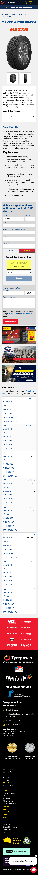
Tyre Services (7, 798)
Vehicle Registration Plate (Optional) (11, 289)
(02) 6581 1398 (13, 720)
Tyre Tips (6, 780)
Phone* (14, 229)
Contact (6, 809)
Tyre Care (6, 777)
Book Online (8, 812)
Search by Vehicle (9, 769)
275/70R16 (30, 534)
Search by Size (8, 772)
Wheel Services (8, 801)
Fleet (5, 814)
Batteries (5, 796)
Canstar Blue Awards (10, 827)
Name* (5, 223)
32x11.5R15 (30, 426)
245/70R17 (30, 562)
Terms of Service (26, 314)
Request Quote (10, 321)
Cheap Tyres (7, 832)
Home (5, 15)
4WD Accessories (9, 793)
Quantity (28, 216)
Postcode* (6, 243)
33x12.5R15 (30, 453)
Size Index (6, 824)
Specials (6, 806)
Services (6, 791)
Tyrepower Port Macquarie (20, 7)
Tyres (5, 767)
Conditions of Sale (27, 869)
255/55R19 (30, 589)
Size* (5, 216)
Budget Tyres (7, 830)
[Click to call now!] (25, 2)
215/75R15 (30, 480)
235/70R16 (30, 507)
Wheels (6, 783)
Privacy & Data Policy (14, 869)
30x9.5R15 (31, 398)
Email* (5, 236)
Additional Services (9, 804)
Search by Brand (8, 775)
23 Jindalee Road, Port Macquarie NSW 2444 (20, 715)
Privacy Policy (13, 314)
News (5, 817)
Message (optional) (9, 297)
